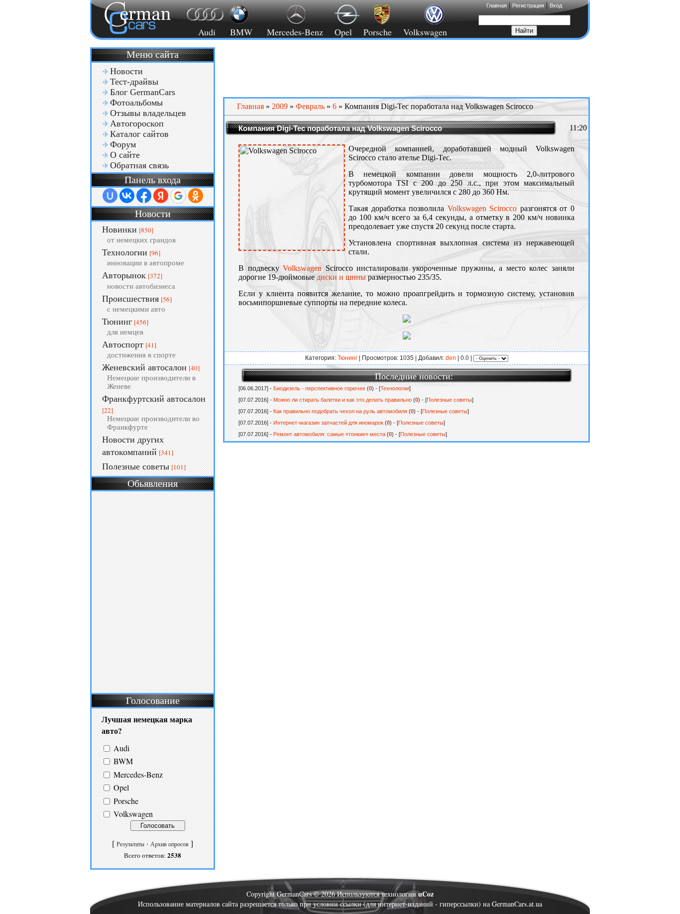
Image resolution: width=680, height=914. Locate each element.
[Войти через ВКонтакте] (126, 195)
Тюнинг (117, 322)
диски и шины (342, 277)
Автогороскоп (137, 123)
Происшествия (130, 299)
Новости (126, 71)
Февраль (310, 106)
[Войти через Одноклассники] (195, 195)
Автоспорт (122, 344)
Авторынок (124, 275)
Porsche (377, 32)
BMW (239, 32)
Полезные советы (135, 466)
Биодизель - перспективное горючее (319, 388)
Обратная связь (139, 165)
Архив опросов (169, 844)
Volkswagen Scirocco (482, 208)
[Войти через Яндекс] (160, 195)
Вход (556, 5)
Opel (343, 32)
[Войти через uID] (110, 195)
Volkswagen (425, 32)
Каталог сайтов (139, 134)
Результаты (130, 844)
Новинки (119, 229)
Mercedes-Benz (293, 32)
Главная (496, 5)
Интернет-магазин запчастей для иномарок (328, 423)
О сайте (125, 155)
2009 (280, 106)
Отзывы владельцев (148, 113)
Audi (201, 32)
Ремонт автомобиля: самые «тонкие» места (329, 434)
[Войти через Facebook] (143, 195)
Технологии (124, 252)
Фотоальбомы (136, 103)
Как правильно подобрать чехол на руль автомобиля (340, 411)
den (451, 357)
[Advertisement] (153, 590)
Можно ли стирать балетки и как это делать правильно (342, 400)
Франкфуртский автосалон (154, 399)
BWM (123, 761)
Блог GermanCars (142, 92)
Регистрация (528, 5)
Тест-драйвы (134, 82)
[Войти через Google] (178, 196)
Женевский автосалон (144, 367)
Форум (123, 144)
